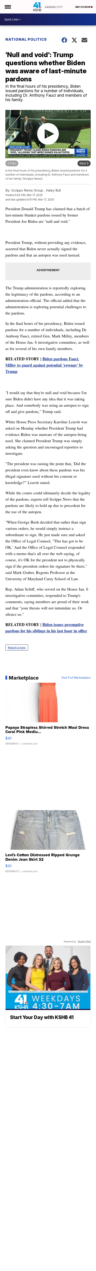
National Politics (26, 39)
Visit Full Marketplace (76, 677)
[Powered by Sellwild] (84, 941)
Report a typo (17, 647)
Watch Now (83, 7)
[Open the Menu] (7, 6)
